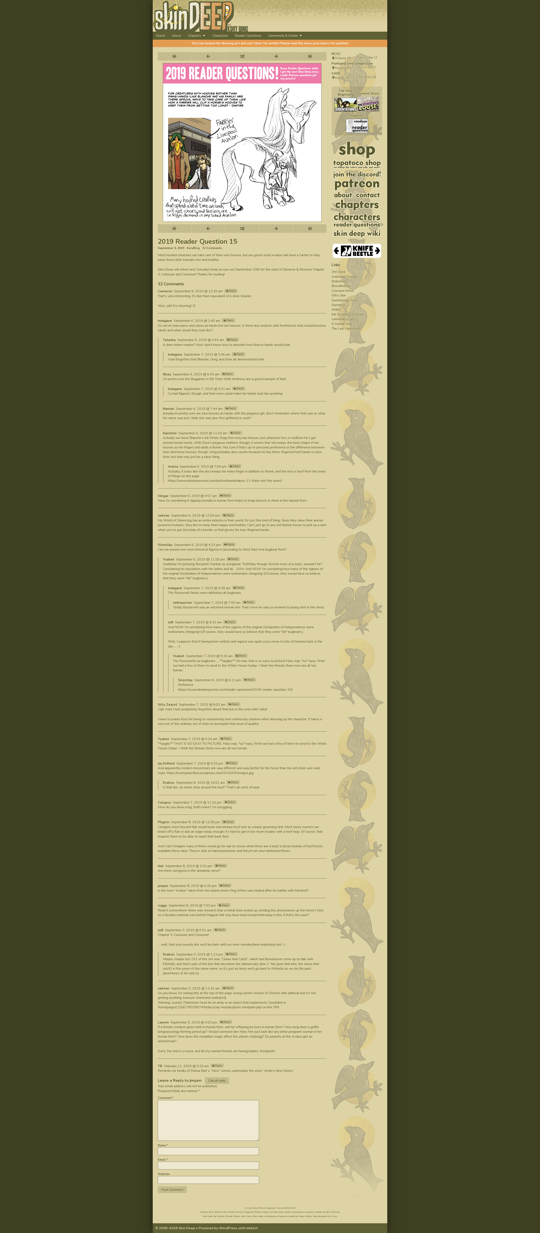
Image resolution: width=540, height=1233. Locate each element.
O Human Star (342, 324)
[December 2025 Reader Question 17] (357, 126)
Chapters (194, 35)
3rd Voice (339, 271)
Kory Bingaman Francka (272, 1208)
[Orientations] (345, 104)
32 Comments (212, 248)
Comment (166, 1098)
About (176, 35)
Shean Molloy (305, 1216)
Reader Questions (248, 35)
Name (163, 1145)
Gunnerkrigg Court (345, 300)
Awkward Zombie (345, 276)
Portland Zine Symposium (352, 63)
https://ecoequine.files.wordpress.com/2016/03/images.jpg (210, 773)
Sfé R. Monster (333, 1212)
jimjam (196, 1080)
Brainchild (339, 281)
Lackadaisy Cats (343, 319)
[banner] (239, 16)
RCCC (336, 53)
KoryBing (193, 248)
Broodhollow (341, 286)
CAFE (336, 73)
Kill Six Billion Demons (348, 314)
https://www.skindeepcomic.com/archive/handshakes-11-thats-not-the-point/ (225, 480)
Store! (160, 35)
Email (163, 1160)
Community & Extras (283, 35)
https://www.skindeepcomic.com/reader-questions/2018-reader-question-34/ (235, 689)
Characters (220, 35)
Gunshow (338, 305)
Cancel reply (217, 1080)
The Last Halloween (346, 328)
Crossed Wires (343, 290)
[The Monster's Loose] (368, 104)
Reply (232, 290)
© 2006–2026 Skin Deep (175, 1228)
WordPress (228, 1228)
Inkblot (252, 1228)
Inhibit (336, 309)
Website (164, 1174)
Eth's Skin (339, 295)
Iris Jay (334, 1216)
